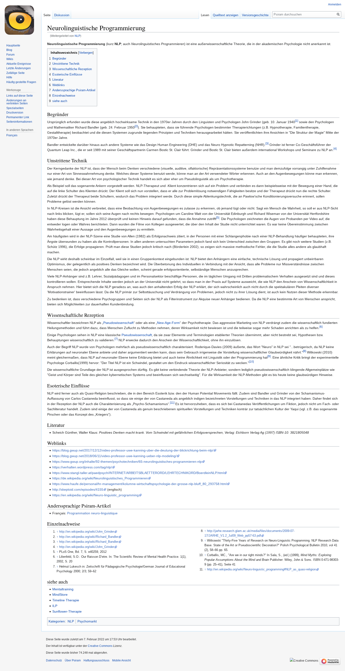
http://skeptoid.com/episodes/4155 (77, 489)
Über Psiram (73, 660)
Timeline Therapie (65, 600)
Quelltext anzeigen (225, 15)
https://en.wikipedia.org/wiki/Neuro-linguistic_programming (95, 495)
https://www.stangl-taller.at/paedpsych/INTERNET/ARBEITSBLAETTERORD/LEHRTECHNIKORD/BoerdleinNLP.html (138, 473)
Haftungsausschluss (96, 660)
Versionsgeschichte (255, 15)
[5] (217, 217)
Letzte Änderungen (18, 68)
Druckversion (14, 112)
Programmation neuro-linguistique (92, 513)
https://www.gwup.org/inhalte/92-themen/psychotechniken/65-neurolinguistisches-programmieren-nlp (127, 461)
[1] (296, 120)
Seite (46, 15)
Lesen (205, 15)
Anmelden (334, 4)
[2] (136, 126)
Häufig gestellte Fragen (21, 82)
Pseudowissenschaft (118, 323)
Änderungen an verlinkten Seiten (17, 102)
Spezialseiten (15, 108)
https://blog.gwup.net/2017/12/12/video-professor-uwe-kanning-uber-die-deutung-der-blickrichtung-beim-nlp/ (132, 450)
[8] (304, 351)
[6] (320, 326)
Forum (10, 54)
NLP (77, 35)
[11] (172, 402)
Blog (9, 50)
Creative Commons (100, 646)
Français (11, 135)
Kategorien (57, 621)
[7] (116, 338)
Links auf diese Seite (19, 95)
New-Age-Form (168, 323)
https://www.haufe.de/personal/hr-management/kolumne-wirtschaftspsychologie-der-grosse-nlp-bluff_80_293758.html (139, 484)
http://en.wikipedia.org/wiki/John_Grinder (86, 531)
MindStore (60, 594)
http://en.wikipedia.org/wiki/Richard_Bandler (88, 536)
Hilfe (9, 77)
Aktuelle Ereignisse (18, 63)
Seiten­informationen (19, 121)
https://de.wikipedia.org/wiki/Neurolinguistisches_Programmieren (100, 478)
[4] (335, 148)
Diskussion (61, 15)
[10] (251, 361)
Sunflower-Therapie (67, 611)
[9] (269, 356)
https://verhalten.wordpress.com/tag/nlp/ (82, 467)
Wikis (9, 59)
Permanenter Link (17, 117)
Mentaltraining (62, 589)
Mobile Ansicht (121, 660)
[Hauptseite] (20, 19)
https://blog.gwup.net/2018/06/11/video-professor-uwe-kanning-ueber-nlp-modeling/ (114, 456)
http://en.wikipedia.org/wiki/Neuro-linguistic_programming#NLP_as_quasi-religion (261, 569)
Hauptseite (13, 45)
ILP (54, 606)
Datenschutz (54, 660)
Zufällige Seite (15, 73)
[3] (266, 143)
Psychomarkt (87, 621)
